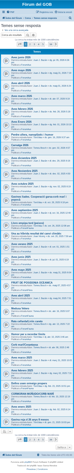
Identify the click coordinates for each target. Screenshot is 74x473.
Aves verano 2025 (22, 244)
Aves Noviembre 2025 (24, 170)
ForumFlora (26, 290)
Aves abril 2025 (20, 295)
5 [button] (43, 44)
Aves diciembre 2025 (24, 158)
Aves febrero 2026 (22, 108)
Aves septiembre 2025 (24, 210)
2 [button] (30, 44)
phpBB (27, 462)
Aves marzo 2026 (21, 96)
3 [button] (34, 44)
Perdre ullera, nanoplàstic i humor (32, 134)
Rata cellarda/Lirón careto (27, 321)
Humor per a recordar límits (28, 334)
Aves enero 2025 (21, 406)
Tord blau (37, 137)
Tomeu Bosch (40, 148)
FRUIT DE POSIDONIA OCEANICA (31, 282)
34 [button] (50, 44)
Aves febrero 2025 (22, 370)
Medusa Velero (20, 308)
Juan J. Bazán (40, 60)
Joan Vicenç (39, 236)
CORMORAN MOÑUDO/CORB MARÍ (32, 393)
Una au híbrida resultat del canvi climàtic (36, 233)
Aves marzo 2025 (21, 357)
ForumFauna (27, 228)
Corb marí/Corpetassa (24, 344)
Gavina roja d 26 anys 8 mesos (30, 419)
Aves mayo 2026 (21, 70)
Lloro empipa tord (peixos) (27, 223)
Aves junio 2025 (21, 256)
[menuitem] (11, 12)
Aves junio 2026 (21, 57)
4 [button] (38, 44)
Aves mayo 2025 (21, 269)
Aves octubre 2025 (22, 183)
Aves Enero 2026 (21, 121)
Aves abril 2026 (20, 83)
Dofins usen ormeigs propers (29, 383)
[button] (20, 44)
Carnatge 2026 (19, 145)
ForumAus (26, 65)
